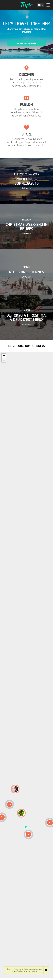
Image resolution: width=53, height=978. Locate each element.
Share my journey (26, 43)
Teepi (26, 5)
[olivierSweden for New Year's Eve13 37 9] (15, 789)
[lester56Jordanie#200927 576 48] (21, 813)
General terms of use (30, 971)
